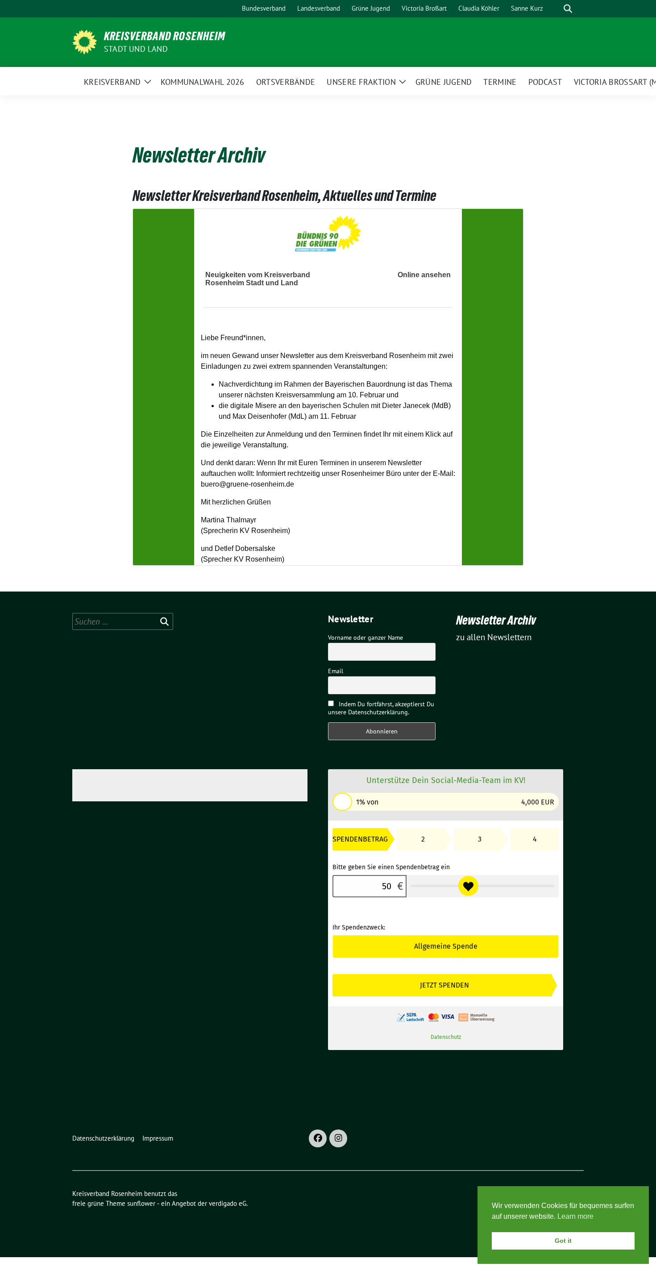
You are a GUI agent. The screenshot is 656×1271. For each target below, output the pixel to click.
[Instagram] (338, 1138)
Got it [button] (563, 1240)
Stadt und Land (136, 49)
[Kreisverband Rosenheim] (84, 41)
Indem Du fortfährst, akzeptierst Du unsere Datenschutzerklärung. (381, 708)
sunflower (141, 1203)
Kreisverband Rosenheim (164, 36)
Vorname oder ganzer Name (365, 637)
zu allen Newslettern (493, 637)
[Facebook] (318, 1138)
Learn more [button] (575, 1216)
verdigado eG (227, 1203)
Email (335, 671)
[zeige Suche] (568, 8)
